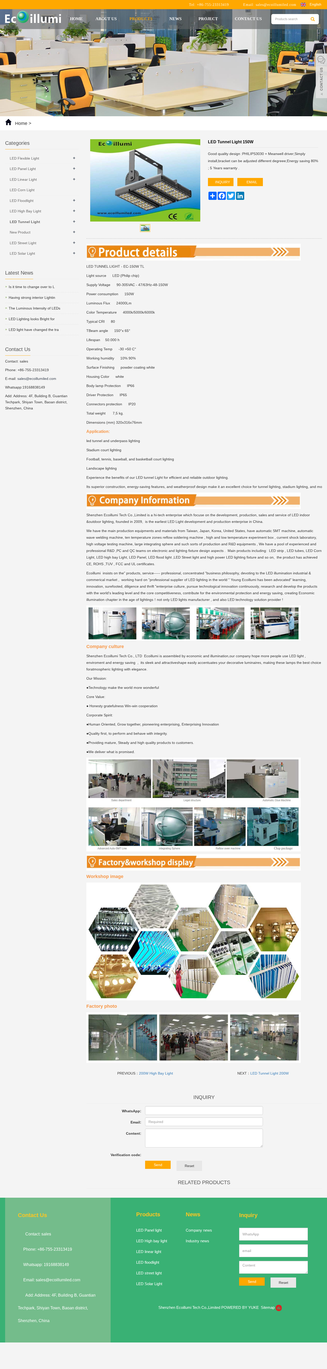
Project (208, 19)
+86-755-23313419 (212, 5)
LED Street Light (23, 243)
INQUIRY (222, 182)
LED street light (149, 1273)
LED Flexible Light (24, 158)
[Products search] (313, 19)
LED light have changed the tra (34, 330)
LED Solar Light (22, 253)
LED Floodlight (21, 201)
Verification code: (126, 1155)
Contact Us (248, 19)
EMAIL (251, 182)
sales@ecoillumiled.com (276, 5)
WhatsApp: (131, 1111)
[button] (155, 19)
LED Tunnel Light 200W (269, 1073)
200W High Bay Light (156, 1073)
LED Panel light (149, 1230)
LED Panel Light (23, 169)
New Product (20, 232)
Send (158, 1165)
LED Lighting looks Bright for (32, 319)
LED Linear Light (23, 179)
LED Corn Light (22, 190)
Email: (136, 1122)
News (176, 19)
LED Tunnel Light (25, 222)
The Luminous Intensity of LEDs (34, 308)
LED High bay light (151, 1241)
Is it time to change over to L (32, 287)
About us (106, 19)
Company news (199, 1230)
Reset (189, 1166)
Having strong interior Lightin (32, 297)
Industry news (197, 1241)
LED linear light (148, 1251)
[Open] (321, 76)
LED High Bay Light (25, 211)
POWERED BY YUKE (240, 1307)
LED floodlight (147, 1262)
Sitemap (268, 1307)
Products (142, 19)
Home (76, 19)
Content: (133, 1133)
